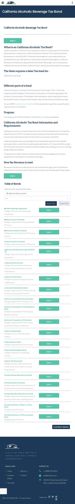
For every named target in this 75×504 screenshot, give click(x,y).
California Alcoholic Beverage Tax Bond (19, 250)
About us (24, 471)
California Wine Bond (12, 277)
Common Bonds (10, 476)
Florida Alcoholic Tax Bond (16, 231)
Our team (10, 483)
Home (9, 471)
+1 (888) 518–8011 (50, 471)
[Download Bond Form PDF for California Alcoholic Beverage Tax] (5, 252)
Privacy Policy (25, 498)
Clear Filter (64, 203)
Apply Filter (51, 203)
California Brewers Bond (13, 263)
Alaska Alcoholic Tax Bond (14, 242)
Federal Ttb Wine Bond (13, 361)
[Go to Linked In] (56, 496)
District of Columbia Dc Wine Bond (17, 320)
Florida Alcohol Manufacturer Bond (18, 375)
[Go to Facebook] (49, 496)
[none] (2, 2)
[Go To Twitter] (52, 496)
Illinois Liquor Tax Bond (15, 220)
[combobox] (37, 198)
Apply (41, 117)
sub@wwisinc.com (50, 475)
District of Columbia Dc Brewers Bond (18, 299)
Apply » (13, 41)
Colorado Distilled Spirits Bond (16, 288)
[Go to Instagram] (56, 499)
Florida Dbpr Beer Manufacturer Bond (18, 394)
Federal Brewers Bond (12, 342)
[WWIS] (11, 2)
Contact (24, 475)
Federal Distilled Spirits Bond (15, 350)
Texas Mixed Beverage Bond (16, 208)
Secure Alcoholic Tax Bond (24, 104)
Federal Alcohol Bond (12, 331)
